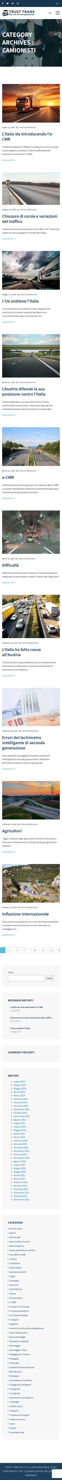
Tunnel (12, 1428)
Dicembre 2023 (21, 1105)
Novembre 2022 (21, 1150)
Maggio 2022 (20, 1171)
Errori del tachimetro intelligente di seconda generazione (23, 743)
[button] (58, 12)
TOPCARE (14, 1402)
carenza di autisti (17, 1271)
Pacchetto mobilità (19, 1341)
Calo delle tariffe (17, 1254)
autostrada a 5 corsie (19, 1241)
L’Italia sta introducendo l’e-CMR (27, 136)
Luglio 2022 (19, 1164)
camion (13, 1258)
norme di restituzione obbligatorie (26, 1328)
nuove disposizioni (18, 1332)
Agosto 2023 (20, 1119)
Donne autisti (16, 1297)
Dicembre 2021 (21, 1189)
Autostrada (14, 1237)
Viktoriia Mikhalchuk (27, 127)
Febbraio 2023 (21, 1140)
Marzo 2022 (19, 1178)
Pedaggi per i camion (19, 1354)
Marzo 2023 (19, 1137)
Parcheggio (15, 1345)
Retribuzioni (15, 1371)
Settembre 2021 (22, 1199)
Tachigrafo (15, 1389)
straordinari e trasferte (20, 1380)
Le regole (14, 1319)
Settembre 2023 (22, 1116)
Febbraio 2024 (21, 1098)
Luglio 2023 (19, 1123)
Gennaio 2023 (20, 1144)
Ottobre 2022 (20, 1154)
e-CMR (8, 477)
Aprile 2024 (19, 1091)
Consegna (14, 1280)
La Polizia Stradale (18, 1315)
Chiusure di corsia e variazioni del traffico (29, 218)
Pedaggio (14, 1358)
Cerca (10, 972)
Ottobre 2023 (20, 1112)
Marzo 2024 (19, 1095)
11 (43, 950)
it (57, 3)
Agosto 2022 (20, 1161)
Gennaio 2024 (20, 1102)
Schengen (14, 1375)
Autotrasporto (16, 1245)
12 (51, 950)
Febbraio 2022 (21, 1182)
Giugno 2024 (20, 1085)
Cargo (12, 1276)
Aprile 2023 (19, 1133)
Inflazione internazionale (25, 914)
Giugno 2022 (20, 1168)
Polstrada (14, 1362)
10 (35, 950)
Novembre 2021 (21, 1192)
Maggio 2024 (20, 1088)
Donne (12, 1293)
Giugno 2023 (20, 1126)
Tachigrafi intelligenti (20, 1384)
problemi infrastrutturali (21, 1367)
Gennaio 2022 (20, 1185)
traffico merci (16, 1406)
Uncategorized (16, 1432)
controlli (13, 1284)
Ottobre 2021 (20, 1196)
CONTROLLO (15, 1289)
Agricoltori (12, 831)
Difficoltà (10, 565)
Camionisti (14, 1263)
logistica (13, 1323)
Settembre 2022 (22, 1157)
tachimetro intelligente (21, 1397)
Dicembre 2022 (21, 1147)
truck (12, 1423)
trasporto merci (17, 1419)
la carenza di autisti (19, 1310)
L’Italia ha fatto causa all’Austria (21, 652)
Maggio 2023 (20, 1130)
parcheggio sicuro (18, 1349)
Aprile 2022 (19, 1175)
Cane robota (15, 1267)
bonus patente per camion (22, 1250)
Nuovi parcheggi (17, 1336)
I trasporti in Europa (19, 1306)
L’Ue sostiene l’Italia (20, 301)
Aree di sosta (15, 1228)
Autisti (12, 1232)
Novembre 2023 (21, 1109)
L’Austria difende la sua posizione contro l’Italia (24, 391)
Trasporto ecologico (19, 1415)
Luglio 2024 (19, 1081)
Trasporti (14, 1410)
